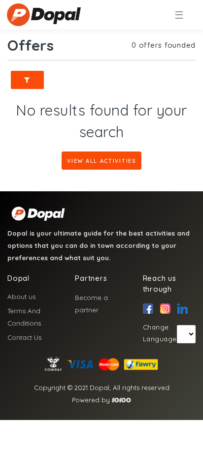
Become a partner (91, 304)
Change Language (160, 333)
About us (21, 296)
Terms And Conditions (24, 317)
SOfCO (121, 400)
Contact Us (24, 337)
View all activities (101, 160)
